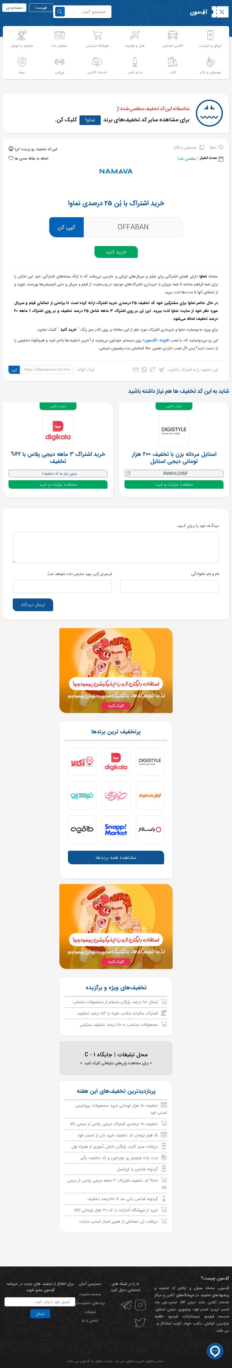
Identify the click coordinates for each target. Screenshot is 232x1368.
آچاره (177, 1323)
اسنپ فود (201, 1309)
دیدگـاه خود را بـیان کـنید (198, 526)
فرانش (209, 1323)
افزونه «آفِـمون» (156, 340)
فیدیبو (173, 1316)
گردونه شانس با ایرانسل (137, 1169)
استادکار (165, 1323)
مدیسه (224, 1316)
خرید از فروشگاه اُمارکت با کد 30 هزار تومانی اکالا (116, 1210)
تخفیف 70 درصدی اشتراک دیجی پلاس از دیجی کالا (114, 1124)
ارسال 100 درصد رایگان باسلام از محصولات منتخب (115, 1002)
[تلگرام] (161, 371)
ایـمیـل (80, 574)
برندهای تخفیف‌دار (90, 1303)
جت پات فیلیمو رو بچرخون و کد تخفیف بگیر (119, 1157)
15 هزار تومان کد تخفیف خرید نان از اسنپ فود (118, 1135)
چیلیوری (185, 1309)
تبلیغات (90, 1312)
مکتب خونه (193, 1323)
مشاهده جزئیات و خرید (174, 484)
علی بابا (161, 1302)
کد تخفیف (167, 1288)
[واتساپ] (144, 371)
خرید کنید (116, 252)
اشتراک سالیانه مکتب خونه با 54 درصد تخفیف (117, 1013)
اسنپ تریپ (220, 1309)
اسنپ (173, 1302)
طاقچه (159, 1316)
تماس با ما (90, 1320)
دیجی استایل (166, 1309)
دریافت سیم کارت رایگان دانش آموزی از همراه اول (115, 1146)
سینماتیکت (191, 1316)
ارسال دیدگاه (33, 604)
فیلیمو (209, 1316)
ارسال (40, 1314)
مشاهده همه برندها (116, 857)
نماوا (90, 119)
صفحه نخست (90, 1294)
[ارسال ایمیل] (136, 371)
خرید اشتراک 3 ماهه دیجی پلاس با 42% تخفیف (58, 458)
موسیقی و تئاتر (185, 147)
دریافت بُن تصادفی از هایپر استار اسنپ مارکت (118, 1221)
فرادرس (222, 1323)
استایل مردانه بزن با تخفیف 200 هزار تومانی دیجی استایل (174, 458)
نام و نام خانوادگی (205, 574)
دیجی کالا (188, 1302)
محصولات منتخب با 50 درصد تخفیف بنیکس (119, 1024)
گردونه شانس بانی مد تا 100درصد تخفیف (123, 1198)
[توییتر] (153, 371)
